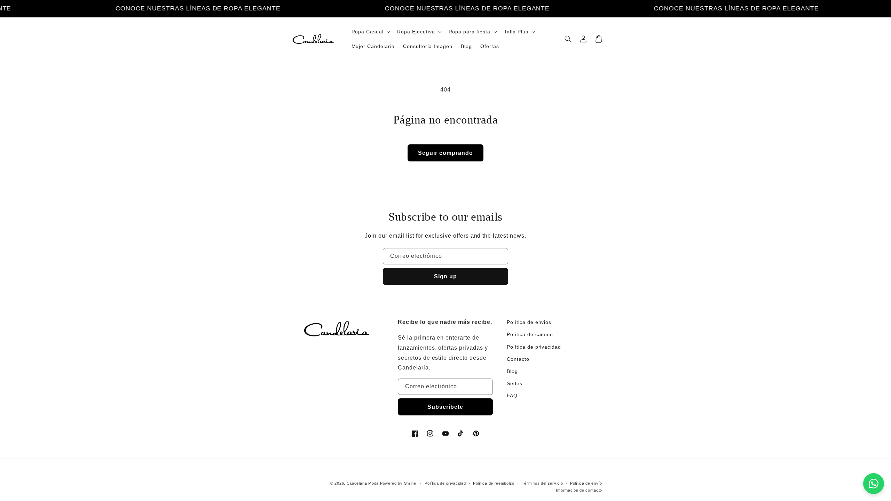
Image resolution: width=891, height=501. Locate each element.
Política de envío (586, 483)
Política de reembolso (493, 483)
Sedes (514, 383)
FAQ (512, 395)
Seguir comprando (445, 153)
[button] (370, 31)
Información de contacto (579, 490)
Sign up (445, 276)
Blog (512, 371)
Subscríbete (445, 407)
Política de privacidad (534, 347)
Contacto (518, 359)
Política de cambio (530, 334)
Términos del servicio (542, 483)
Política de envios (529, 322)
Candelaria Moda (363, 483)
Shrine (410, 483)
